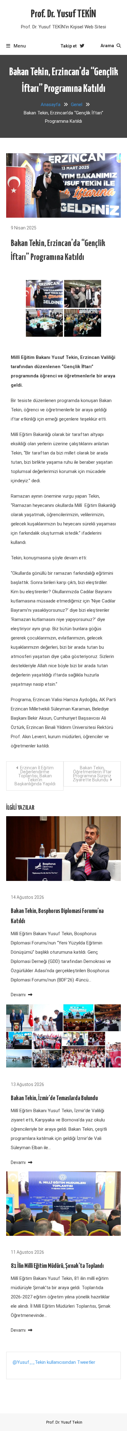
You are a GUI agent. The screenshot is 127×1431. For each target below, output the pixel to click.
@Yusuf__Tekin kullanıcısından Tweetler (54, 1362)
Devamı (19, 994)
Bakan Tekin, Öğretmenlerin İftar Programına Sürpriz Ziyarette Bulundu (92, 773)
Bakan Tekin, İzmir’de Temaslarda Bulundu (54, 1098)
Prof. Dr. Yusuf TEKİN (63, 14)
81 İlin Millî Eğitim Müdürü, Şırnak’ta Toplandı (57, 1266)
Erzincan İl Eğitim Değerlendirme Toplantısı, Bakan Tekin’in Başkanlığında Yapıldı (34, 775)
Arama (107, 45)
